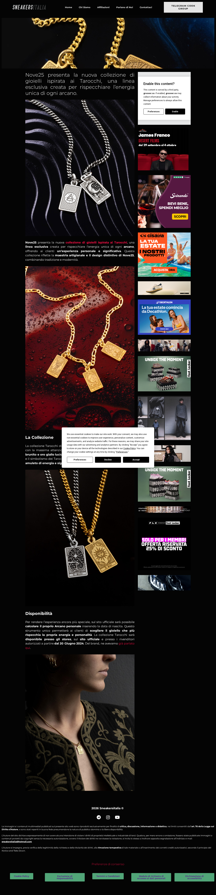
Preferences (80, 460)
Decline (108, 460)
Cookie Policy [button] (129, 448)
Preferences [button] (122, 452)
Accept (136, 460)
